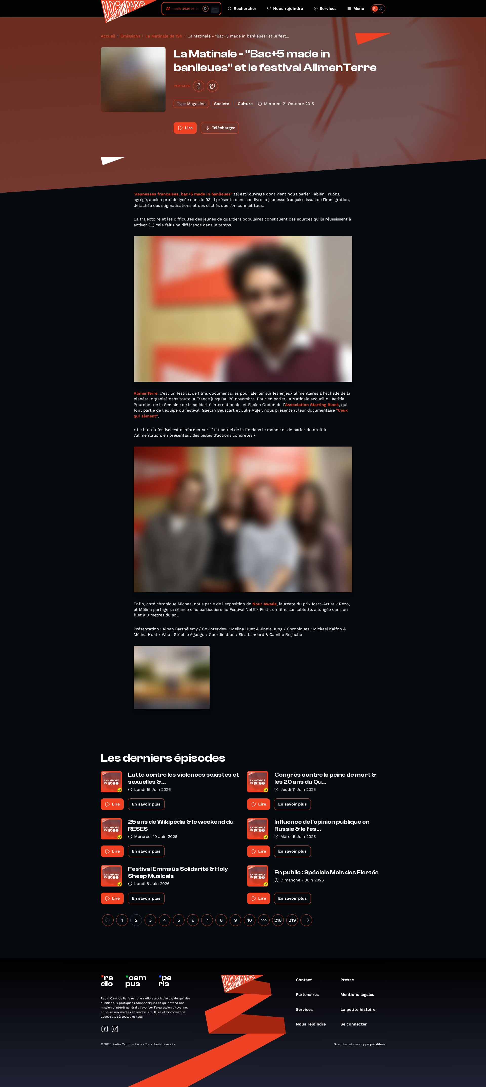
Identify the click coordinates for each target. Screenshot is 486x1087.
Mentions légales (357, 994)
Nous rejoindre (288, 8)
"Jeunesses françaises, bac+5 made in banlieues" (183, 194)
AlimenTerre (145, 393)
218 (278, 920)
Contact (304, 979)
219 (292, 920)
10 (249, 920)
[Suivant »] (306, 920)
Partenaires (307, 994)
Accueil (108, 36)
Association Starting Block (312, 404)
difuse (380, 1044)
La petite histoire (357, 1009)
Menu (358, 8)
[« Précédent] (107, 920)
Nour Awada (264, 603)
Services (328, 8)
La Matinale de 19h (163, 36)
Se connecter (353, 1024)
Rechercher (245, 8)
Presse (347, 979)
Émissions (130, 36)
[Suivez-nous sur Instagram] (115, 1029)
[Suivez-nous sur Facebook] (105, 1029)
